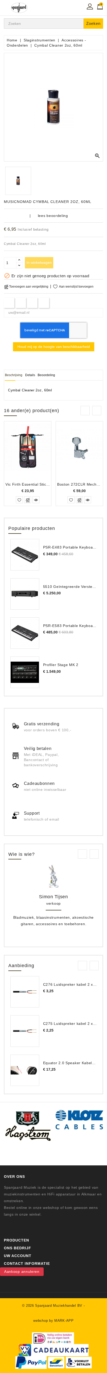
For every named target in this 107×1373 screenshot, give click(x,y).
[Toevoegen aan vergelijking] (27, 499)
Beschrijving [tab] (13, 375)
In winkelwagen (39, 262)
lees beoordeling (53, 216)
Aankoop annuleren (21, 1271)
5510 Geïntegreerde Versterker (71, 587)
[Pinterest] (44, 303)
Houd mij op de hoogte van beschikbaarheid (53, 347)
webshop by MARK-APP (53, 1321)
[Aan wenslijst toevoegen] (19, 499)
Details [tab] (30, 375)
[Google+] (32, 303)
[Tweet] (20, 303)
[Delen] (9, 303)
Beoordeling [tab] (46, 375)
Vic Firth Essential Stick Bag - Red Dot (40, 484)
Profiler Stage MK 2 (60, 665)
